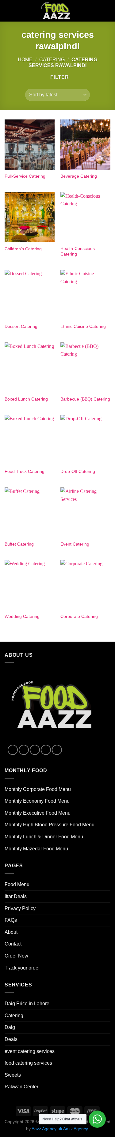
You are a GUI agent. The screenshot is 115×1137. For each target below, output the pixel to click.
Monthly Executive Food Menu (38, 813)
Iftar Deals (16, 896)
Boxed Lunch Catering (26, 399)
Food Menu (17, 884)
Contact (13, 943)
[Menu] (106, 10)
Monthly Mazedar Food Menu (36, 848)
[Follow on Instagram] (24, 750)
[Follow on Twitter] (35, 750)
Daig (10, 1027)
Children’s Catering (23, 249)
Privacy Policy (20, 908)
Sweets (13, 1075)
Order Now (16, 955)
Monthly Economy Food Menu (37, 801)
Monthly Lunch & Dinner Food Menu (44, 836)
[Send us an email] (46, 750)
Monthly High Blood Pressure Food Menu (49, 824)
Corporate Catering (79, 616)
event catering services (30, 1051)
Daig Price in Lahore (27, 1003)
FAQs (11, 920)
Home (25, 59)
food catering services (28, 1063)
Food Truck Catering (24, 471)
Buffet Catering (19, 544)
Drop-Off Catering (77, 471)
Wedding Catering (22, 616)
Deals (11, 1039)
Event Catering (74, 544)
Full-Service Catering (25, 176)
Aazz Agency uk (47, 1128)
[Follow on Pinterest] (57, 750)
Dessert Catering (21, 326)
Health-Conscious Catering (77, 251)
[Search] (96, 11)
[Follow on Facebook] (13, 750)
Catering (52, 59)
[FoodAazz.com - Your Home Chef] (57, 11)
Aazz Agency (75, 1128)
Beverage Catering (78, 176)
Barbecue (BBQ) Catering (85, 399)
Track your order (22, 967)
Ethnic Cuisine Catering (83, 326)
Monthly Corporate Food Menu (38, 789)
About (11, 932)
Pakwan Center (21, 1086)
